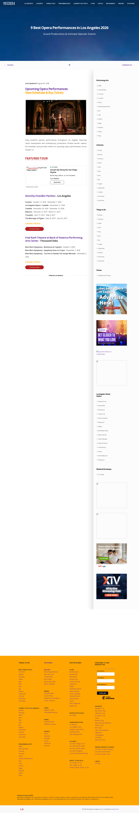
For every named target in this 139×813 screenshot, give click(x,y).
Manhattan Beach (103, 431)
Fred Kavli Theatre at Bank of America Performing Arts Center (53, 239)
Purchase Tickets (34, 229)
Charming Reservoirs (51, 712)
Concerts (100, 98)
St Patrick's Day (100, 716)
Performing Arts (64, 3)
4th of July (98, 728)
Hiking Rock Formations (52, 698)
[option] (56, 117)
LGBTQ (100, 119)
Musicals (100, 127)
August (100, 184)
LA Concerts (28, 3)
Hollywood (101, 422)
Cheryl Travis (115, 809)
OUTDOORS (48, 663)
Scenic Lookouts (49, 701)
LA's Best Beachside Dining (79, 753)
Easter (97, 718)
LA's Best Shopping (76, 751)
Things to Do (50, 3)
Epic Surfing (48, 679)
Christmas (98, 737)
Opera (100, 131)
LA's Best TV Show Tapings (104, 749)
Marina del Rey (102, 435)
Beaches (121, 3)
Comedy (100, 94)
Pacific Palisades (102, 439)
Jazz (99, 111)
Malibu (100, 426)
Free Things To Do (76, 765)
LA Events (39, 3)
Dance (100, 102)
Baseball (47, 736)
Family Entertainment (104, 106)
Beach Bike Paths (50, 682)
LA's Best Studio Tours (102, 754)
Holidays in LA (99, 708)
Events (100, 150)
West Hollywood (102, 456)
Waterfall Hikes (49, 693)
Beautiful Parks (49, 722)
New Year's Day (100, 711)
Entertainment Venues (104, 275)
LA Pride (97, 763)
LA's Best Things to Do (77, 744)
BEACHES (47, 670)
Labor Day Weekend (101, 730)
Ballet (99, 86)
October (100, 192)
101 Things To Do (75, 763)
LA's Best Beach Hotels (77, 746)
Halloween (98, 733)
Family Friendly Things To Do (79, 767)
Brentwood (101, 410)
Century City (101, 414)
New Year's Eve (100, 740)
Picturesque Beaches (51, 672)
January (100, 154)
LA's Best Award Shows (103, 752)
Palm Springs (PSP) (76, 734)
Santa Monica (102, 447)
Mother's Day (99, 720)
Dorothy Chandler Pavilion (40, 195)
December (101, 200)
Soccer (46, 741)
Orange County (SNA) (77, 729)
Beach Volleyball (49, 684)
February (100, 159)
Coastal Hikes (48, 677)
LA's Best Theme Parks (77, 748)
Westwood (101, 460)
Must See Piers (49, 674)
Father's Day (99, 725)
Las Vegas (101, 474)
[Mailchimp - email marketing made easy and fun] (108, 699)
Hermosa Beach (103, 418)
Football (46, 738)
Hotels (100, 3)
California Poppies (50, 724)
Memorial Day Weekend (103, 723)
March (100, 163)
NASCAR (47, 746)
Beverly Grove (102, 401)
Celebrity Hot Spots (81, 3)
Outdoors (130, 3)
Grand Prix (47, 743)
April (99, 167)
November (101, 196)
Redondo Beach (102, 443)
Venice (100, 451)
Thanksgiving (99, 735)
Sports (46, 733)
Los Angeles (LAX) (75, 727)
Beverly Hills (101, 405)
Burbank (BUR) (74, 732)
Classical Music (102, 90)
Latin (99, 115)
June (99, 175)
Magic (99, 123)
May (99, 171)
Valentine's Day (100, 713)
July (99, 179)
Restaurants (110, 3)
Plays (99, 136)
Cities (93, 3)
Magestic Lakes (49, 710)
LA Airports (73, 724)
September (101, 188)
